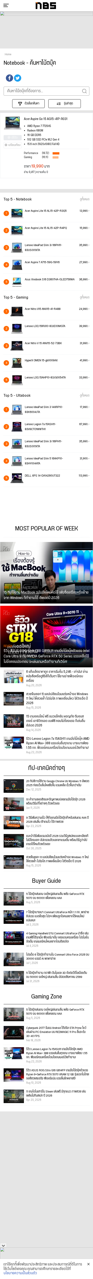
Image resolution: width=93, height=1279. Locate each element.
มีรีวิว (15, 137)
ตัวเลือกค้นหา (32, 103)
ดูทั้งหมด (84, 199)
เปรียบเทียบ (14, 145)
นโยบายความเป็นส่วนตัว (20, 1273)
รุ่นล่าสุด (68, 103)
